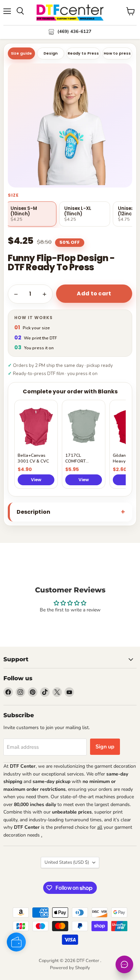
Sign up (105, 746)
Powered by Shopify (70, 968)
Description (33, 512)
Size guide (21, 53)
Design (50, 53)
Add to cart (94, 293)
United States (67, 862)
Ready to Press (83, 53)
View (36, 480)
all (99, 827)
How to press (117, 53)
